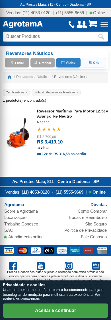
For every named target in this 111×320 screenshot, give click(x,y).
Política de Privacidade (85, 230)
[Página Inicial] (23, 24)
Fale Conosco (94, 236)
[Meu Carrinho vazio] (93, 24)
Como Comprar (92, 211)
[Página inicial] (9, 77)
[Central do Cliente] (82, 24)
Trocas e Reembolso (87, 217)
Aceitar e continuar (55, 310)
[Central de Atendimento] (72, 24)
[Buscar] (102, 36)
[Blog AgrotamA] (97, 265)
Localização (15, 217)
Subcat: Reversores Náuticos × (56, 92)
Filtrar (19, 62)
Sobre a (21, 211)
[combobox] (50, 36)
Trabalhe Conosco (21, 223)
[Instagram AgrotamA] (69, 265)
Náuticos (43, 77)
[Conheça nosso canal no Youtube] (41, 265)
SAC (8, 230)
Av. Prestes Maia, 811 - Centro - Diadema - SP (55, 5)
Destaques (24, 77)
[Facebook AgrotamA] (14, 265)
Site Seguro (96, 223)
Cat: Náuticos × (16, 92)
